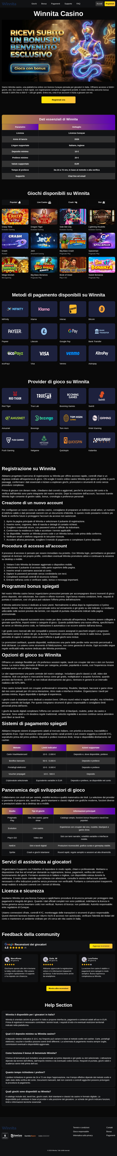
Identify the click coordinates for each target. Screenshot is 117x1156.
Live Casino (42, 202)
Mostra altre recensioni (58, 988)
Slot (100, 202)
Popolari (13, 202)
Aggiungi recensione (101, 946)
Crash (71, 202)
